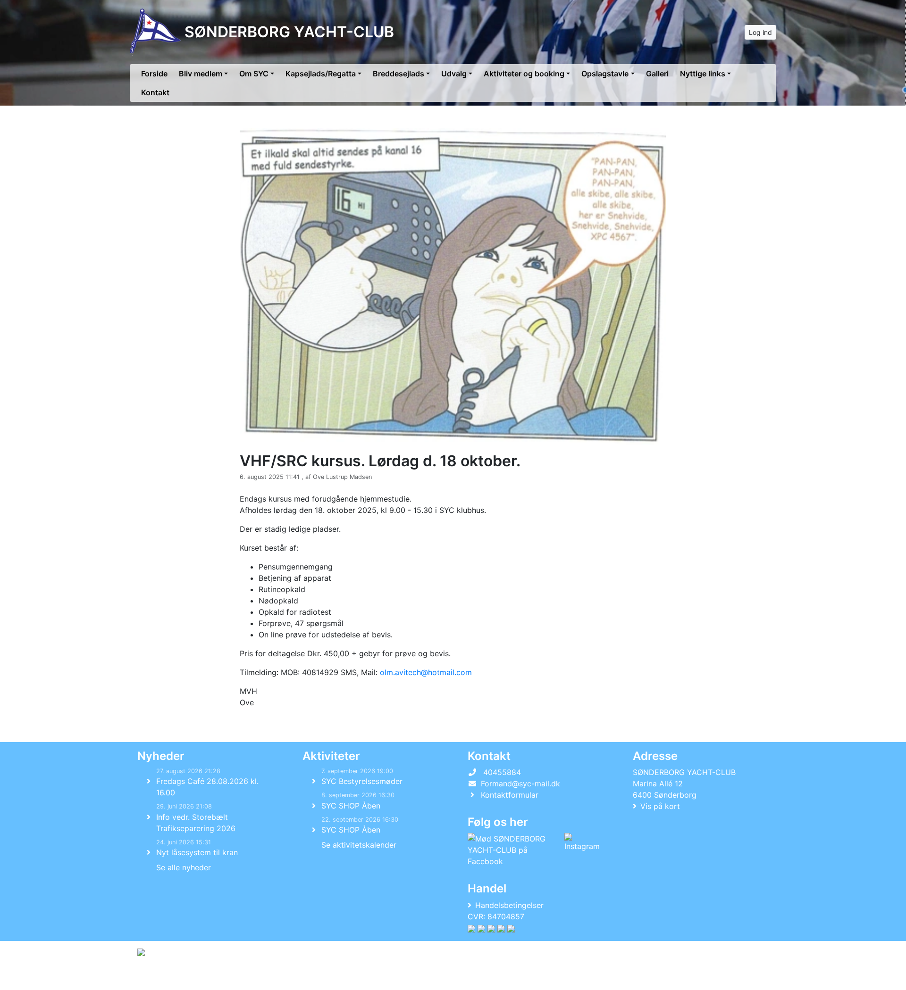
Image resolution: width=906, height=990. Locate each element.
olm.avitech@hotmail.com (426, 672)
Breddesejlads (398, 73)
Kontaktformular (509, 795)
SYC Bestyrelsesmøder (362, 781)
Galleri (657, 73)
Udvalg (454, 73)
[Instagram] (582, 850)
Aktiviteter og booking (524, 73)
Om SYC (253, 73)
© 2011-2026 (156, 977)
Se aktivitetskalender (358, 845)
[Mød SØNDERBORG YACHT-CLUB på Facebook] (514, 850)
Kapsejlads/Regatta (320, 73)
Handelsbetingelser (509, 905)
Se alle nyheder (183, 867)
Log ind (760, 32)
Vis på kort (660, 806)
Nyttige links (702, 73)
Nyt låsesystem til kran (197, 852)
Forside (154, 73)
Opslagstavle (605, 73)
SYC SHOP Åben (350, 805)
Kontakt (155, 92)
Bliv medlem (200, 73)
